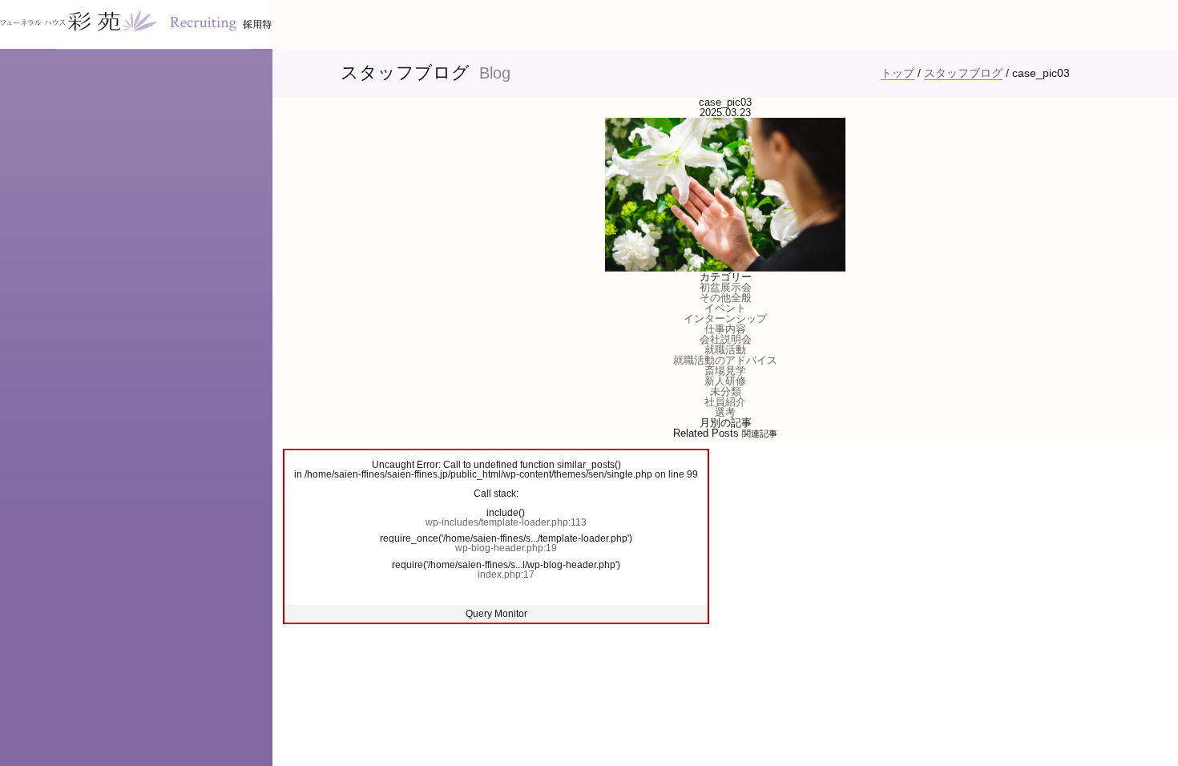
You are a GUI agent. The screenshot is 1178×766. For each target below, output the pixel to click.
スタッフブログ (963, 73)
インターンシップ (725, 318)
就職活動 (725, 350)
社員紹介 (725, 402)
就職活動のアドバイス (725, 360)
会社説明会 (726, 339)
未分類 (725, 391)
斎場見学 (725, 371)
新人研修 (725, 381)
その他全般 (726, 298)
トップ (897, 73)
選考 (725, 412)
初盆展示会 (726, 287)
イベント (725, 308)
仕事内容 (725, 329)
